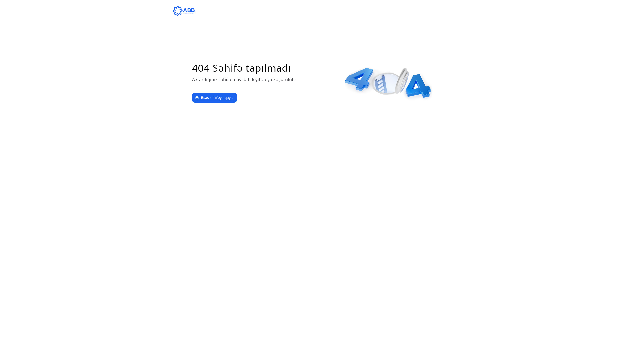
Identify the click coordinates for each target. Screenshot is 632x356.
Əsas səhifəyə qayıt (217, 98)
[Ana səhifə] (316, 11)
